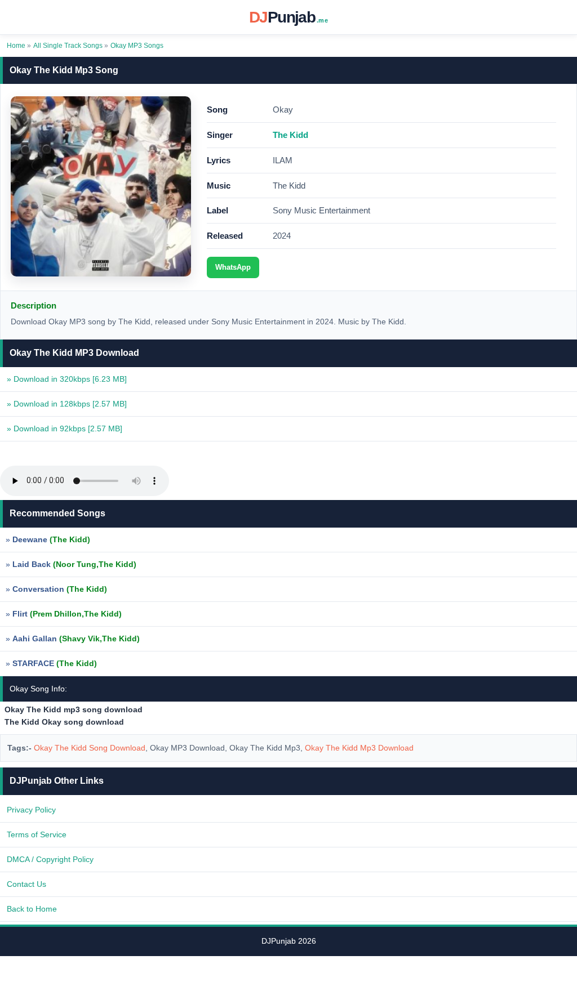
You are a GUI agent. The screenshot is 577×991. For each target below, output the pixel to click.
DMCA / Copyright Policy (50, 859)
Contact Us (26, 884)
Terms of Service (36, 834)
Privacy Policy (31, 809)
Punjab (288, 17)
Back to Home (32, 908)
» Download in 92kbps (64, 428)
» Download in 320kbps (67, 378)
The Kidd (290, 135)
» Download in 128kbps (67, 403)
